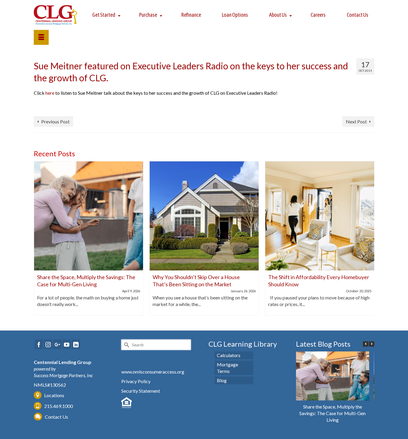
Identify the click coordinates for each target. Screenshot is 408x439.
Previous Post (55, 121)
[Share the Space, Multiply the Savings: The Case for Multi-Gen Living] (88, 215)
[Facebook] (39, 344)
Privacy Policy (136, 381)
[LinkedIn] (76, 344)
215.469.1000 (58, 406)
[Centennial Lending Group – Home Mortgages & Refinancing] (55, 15)
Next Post (356, 121)
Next (369, 238)
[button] (371, 344)
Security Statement (140, 391)
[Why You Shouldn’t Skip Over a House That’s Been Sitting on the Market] (204, 215)
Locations (54, 395)
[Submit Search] (125, 344)
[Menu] (41, 37)
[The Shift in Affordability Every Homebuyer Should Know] (319, 215)
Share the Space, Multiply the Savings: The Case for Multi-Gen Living (332, 413)
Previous (39, 238)
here (49, 93)
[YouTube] (66, 344)
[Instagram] (48, 344)
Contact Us (56, 417)
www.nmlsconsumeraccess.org (152, 371)
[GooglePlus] (57, 344)
